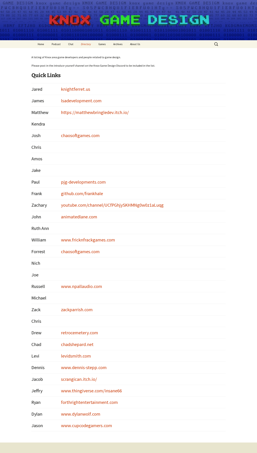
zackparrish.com (77, 309)
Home (41, 44)
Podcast (56, 44)
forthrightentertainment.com (89, 402)
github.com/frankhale (82, 193)
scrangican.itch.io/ (79, 379)
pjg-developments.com (83, 182)
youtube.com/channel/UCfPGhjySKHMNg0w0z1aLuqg (112, 205)
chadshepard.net (77, 344)
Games (102, 44)
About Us (135, 44)
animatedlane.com (79, 217)
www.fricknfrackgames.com (88, 240)
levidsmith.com (76, 356)
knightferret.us (75, 89)
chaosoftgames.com (80, 135)
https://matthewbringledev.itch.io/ (95, 112)
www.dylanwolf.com (80, 414)
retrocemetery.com (79, 333)
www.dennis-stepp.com (84, 367)
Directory (86, 44)
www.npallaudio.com (81, 286)
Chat (70, 44)
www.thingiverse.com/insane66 (91, 391)
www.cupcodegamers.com (86, 425)
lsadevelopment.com (81, 101)
